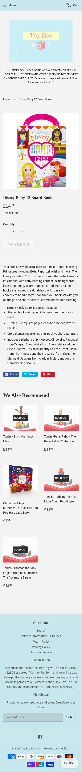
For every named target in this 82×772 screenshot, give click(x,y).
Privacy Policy (41, 647)
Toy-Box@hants (30, 748)
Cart (76, 5)
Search (41, 630)
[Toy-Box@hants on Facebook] (40, 737)
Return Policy (41, 641)
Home (6, 99)
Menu (12, 5)
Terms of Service (41, 652)
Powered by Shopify (55, 748)
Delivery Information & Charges (41, 636)
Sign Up (71, 717)
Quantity (9, 224)
